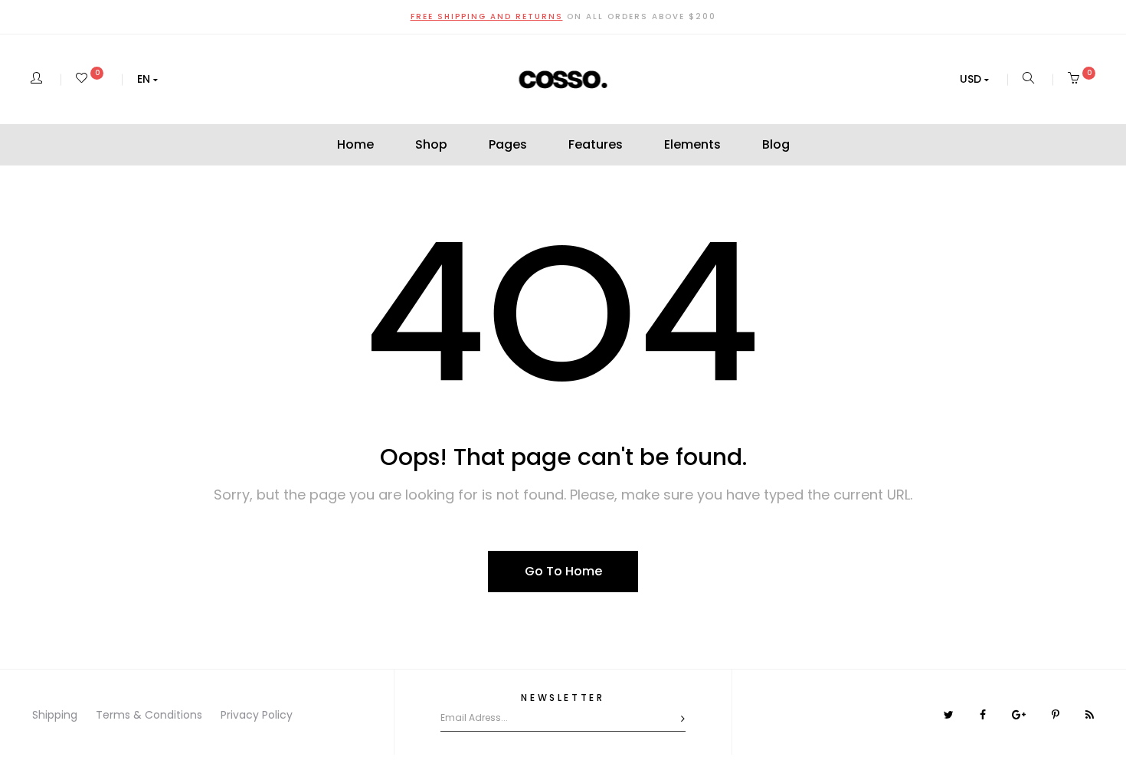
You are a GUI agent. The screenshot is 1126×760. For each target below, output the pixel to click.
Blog (776, 144)
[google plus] (1020, 714)
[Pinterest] (1057, 714)
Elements (692, 144)
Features (595, 144)
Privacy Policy (257, 714)
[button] (147, 79)
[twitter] (950, 714)
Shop (431, 144)
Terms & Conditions (149, 714)
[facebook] (984, 714)
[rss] (1089, 714)
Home (355, 144)
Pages (508, 144)
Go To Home (563, 571)
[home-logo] (563, 79)
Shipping (54, 714)
